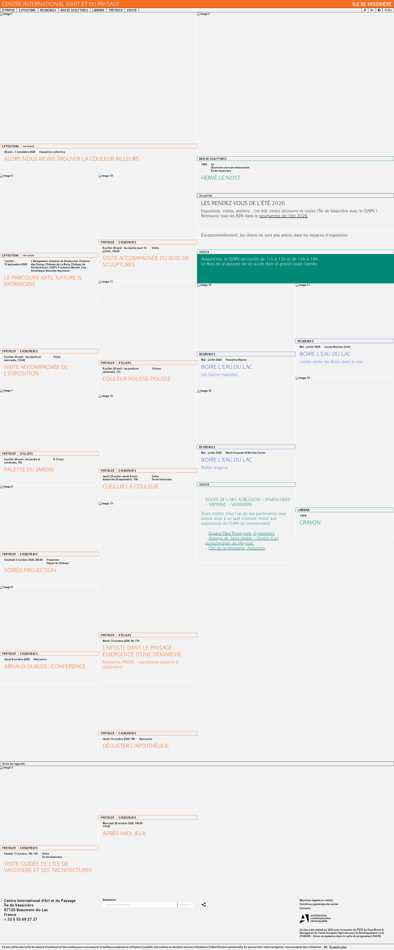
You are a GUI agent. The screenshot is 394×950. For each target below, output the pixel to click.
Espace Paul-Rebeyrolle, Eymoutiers (241, 533)
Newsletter (109, 899)
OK (325, 947)
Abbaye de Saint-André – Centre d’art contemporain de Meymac (242, 540)
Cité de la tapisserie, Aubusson (236, 547)
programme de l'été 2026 (283, 215)
